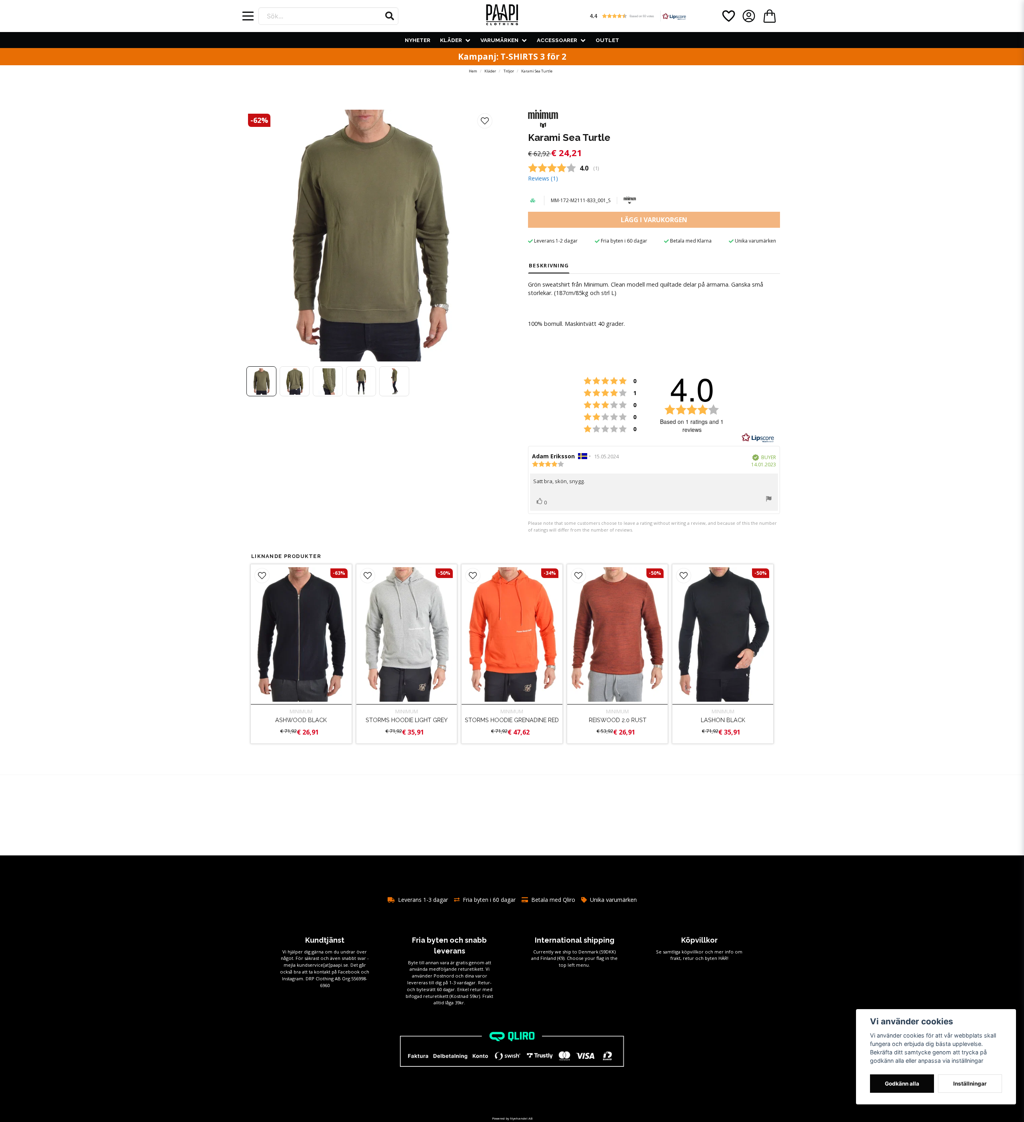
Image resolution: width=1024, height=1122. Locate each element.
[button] (389, 16)
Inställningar (970, 1083)
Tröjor (509, 71)
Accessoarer (557, 40)
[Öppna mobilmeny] (248, 16)
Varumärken (499, 40)
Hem (473, 71)
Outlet (607, 40)
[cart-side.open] (769, 16)
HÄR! (723, 958)
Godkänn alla (902, 1083)
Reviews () (543, 178)
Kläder (451, 40)
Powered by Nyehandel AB (512, 1118)
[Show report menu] (769, 500)
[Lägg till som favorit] (728, 16)
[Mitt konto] (748, 16)
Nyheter (417, 40)
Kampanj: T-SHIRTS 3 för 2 (512, 56)
